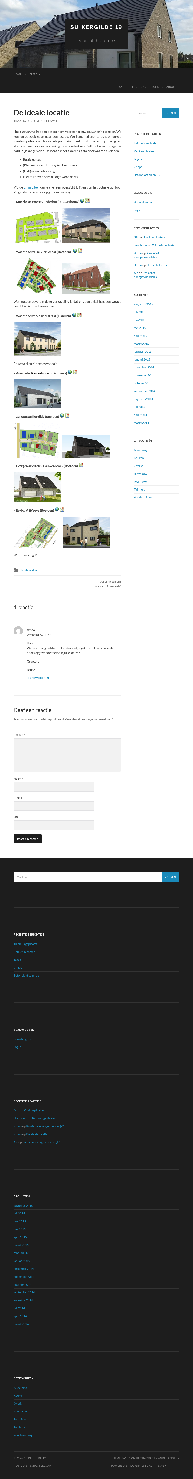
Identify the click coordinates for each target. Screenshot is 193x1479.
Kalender (126, 86)
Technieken (141, 481)
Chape (138, 167)
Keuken (139, 458)
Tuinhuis (139, 489)
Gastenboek (150, 86)
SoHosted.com (40, 1465)
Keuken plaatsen (144, 151)
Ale (136, 273)
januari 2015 (142, 359)
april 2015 (140, 335)
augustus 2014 (143, 399)
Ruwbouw (140, 473)
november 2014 (144, 375)
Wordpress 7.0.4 (142, 1465)
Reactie (19, 734)
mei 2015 (140, 328)
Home (18, 74)
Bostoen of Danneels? (108, 584)
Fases (33, 74)
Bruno (31, 630)
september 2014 (144, 391)
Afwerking (140, 450)
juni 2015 (140, 320)
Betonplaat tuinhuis (147, 174)
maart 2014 (141, 422)
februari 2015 (143, 351)
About (171, 86)
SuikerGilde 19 (96, 27)
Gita (136, 237)
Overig (138, 465)
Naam (18, 778)
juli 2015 (139, 312)
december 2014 (144, 367)
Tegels (138, 159)
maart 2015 (141, 343)
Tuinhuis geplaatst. (146, 143)
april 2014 (140, 414)
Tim (36, 121)
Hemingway (144, 1458)
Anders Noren (168, 1458)
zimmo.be (31, 187)
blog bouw (140, 245)
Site (16, 816)
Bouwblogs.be (143, 202)
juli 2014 (139, 407)
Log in (138, 210)
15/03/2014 (21, 121)
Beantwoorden (38, 677)
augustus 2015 (143, 304)
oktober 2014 (143, 383)
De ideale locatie (157, 265)
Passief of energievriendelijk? (146, 255)
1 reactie (50, 121)
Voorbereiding (28, 569)
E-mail (19, 797)
